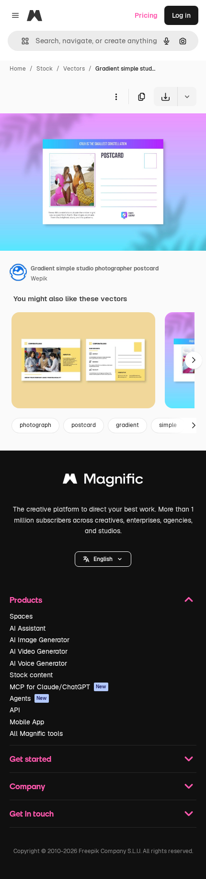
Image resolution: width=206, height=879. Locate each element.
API (15, 710)
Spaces (21, 616)
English (103, 559)
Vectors (74, 69)
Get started (30, 759)
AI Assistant (28, 628)
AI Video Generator (39, 651)
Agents (28, 698)
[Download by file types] (186, 96)
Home (18, 69)
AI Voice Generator (38, 663)
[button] (103, 559)
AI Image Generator (39, 639)
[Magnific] (103, 481)
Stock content (31, 675)
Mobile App (27, 722)
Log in (181, 15)
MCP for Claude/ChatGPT (58, 687)
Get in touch (32, 813)
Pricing (146, 15)
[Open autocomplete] (21, 41)
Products (26, 600)
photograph (35, 425)
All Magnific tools (36, 733)
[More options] (116, 96)
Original (61, 128)
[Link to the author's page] (18, 274)
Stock (44, 69)
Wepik (39, 278)
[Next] (193, 360)
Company (27, 786)
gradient (127, 425)
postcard (83, 425)
